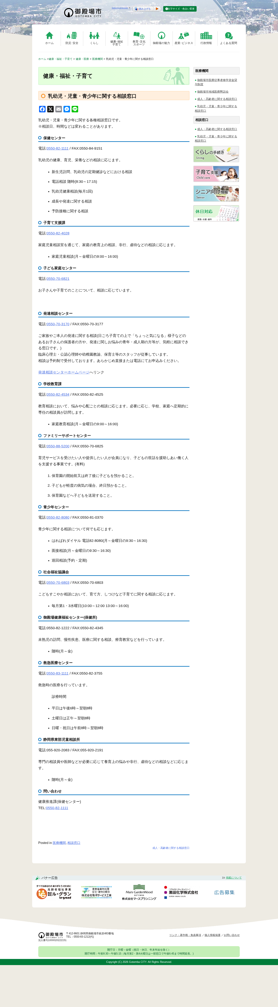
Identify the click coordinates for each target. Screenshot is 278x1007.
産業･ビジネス (184, 43)
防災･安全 (72, 43)
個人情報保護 (212, 935)
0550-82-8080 (58, 517)
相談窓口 (73, 843)
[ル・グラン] (54, 893)
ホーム (49, 43)
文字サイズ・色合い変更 (181, 8)
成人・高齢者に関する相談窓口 (170, 847)
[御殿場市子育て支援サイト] (216, 181)
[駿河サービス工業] (96, 893)
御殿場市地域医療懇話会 (213, 91)
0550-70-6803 (58, 583)
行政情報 (206, 43)
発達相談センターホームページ (64, 372)
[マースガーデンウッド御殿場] (139, 893)
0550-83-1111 (58, 673)
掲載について (234, 877)
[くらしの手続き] (216, 161)
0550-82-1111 (58, 148)
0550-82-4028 (58, 233)
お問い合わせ (232, 935)
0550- (58, 446)
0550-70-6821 (58, 279)
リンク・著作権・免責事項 (185, 935)
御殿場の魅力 (161, 43)
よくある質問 (228, 43)
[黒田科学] (182, 893)
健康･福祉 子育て (116, 43)
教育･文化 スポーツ (139, 43)
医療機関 (59, 843)
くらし (94, 43)
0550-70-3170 (58, 324)
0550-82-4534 (58, 394)
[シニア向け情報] (216, 200)
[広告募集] (224, 893)
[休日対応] (216, 220)
